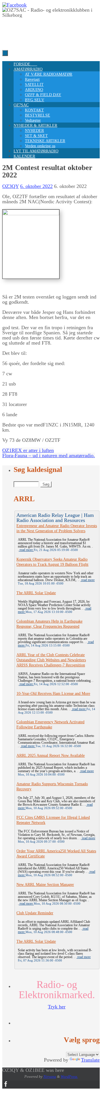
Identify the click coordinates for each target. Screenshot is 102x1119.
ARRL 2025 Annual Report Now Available (50, 755)
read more (26, 550)
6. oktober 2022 (36, 186)
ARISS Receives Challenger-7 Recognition (50, 665)
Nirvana (49, 1076)
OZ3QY (10, 186)
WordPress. (69, 1076)
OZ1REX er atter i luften (28, 450)
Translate (90, 1060)
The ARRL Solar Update (36, 593)
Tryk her (56, 1007)
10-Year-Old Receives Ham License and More (53, 693)
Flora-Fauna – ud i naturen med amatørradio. (48, 455)
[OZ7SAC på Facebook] (14, 5)
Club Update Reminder (34, 913)
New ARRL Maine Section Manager (45, 884)
